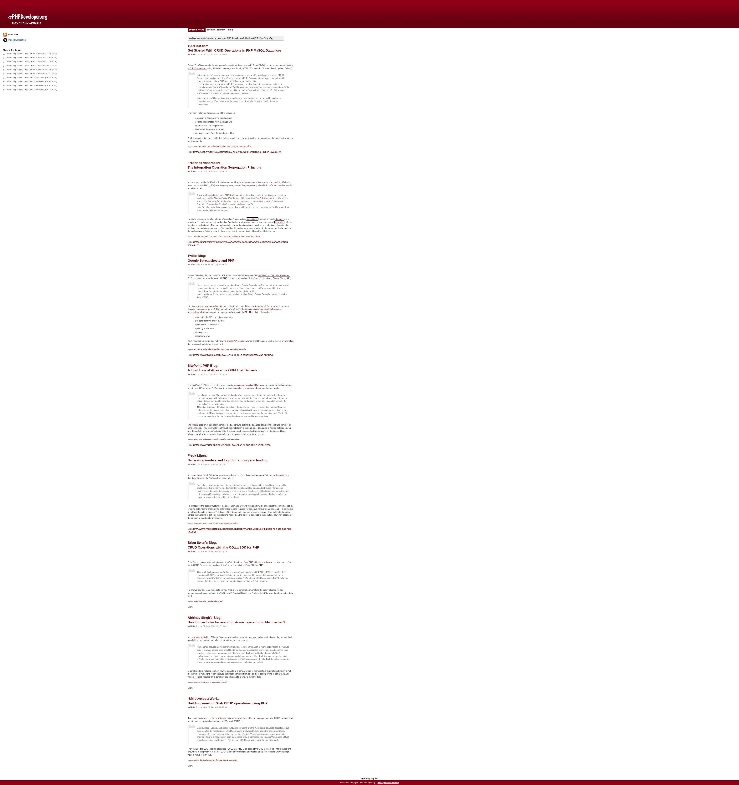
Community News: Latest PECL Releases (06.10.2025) (31, 85)
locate (215, 523)
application (207, 760)
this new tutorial (219, 718)
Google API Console (236, 341)
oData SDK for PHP (254, 565)
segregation (225, 236)
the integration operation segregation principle (259, 182)
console (242, 349)
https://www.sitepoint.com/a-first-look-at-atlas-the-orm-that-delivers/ (232, 445)
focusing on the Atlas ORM (246, 385)
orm (200, 439)
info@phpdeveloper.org (388, 783)
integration (205, 236)
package (218, 349)
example (222, 439)
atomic (208, 682)
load (210, 523)
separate (198, 523)
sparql (225, 760)
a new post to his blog (200, 637)
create (231, 146)
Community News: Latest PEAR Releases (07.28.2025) (31, 69)
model (205, 523)
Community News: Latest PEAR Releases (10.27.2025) (31, 65)
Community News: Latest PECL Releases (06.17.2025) (31, 81)
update (242, 146)
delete (249, 146)
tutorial (211, 146)
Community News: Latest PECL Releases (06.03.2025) (31, 89)
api (223, 349)
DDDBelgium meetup (234, 195)
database (207, 439)
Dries (262, 198)
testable (249, 236)
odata (210, 601)
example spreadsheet (211, 306)
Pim (215, 198)
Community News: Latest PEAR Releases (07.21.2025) (31, 73)
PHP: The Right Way (263, 38)
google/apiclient (252, 309)
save (221, 523)
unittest (257, 236)
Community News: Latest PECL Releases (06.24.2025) (31, 77)
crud (196, 146)
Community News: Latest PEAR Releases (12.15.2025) (31, 53)
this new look (264, 562)
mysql (216, 146)
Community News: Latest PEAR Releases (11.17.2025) (31, 57)
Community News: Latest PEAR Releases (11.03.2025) (31, 61)
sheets (204, 349)
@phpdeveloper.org (17, 40)
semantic (198, 760)
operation (203, 146)
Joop (224, 198)
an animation (287, 341)
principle (234, 236)
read (236, 146)
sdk (221, 601)
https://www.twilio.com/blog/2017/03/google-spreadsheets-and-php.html (233, 355)
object (235, 523)
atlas (196, 439)
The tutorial (193, 425)
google (197, 349)
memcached (199, 682)
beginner (224, 146)
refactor (242, 236)
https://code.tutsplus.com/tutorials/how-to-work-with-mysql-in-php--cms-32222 (237, 152)
